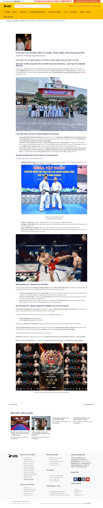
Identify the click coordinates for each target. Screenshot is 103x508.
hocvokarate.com (75, 461)
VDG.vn (73, 467)
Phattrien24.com (75, 463)
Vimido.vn (86, 465)
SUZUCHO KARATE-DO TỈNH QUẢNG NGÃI (81, 418)
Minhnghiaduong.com (77, 465)
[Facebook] (23, 1)
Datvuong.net (74, 459)
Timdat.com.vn (83, 459)
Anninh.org (74, 458)
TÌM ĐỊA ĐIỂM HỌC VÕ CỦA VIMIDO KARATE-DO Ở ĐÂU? (41, 433)
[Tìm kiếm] (50, 6)
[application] (17, 12)
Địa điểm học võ (20, 55)
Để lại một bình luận (15, 437)
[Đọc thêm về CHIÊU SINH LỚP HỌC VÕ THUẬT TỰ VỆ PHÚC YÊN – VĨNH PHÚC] (20, 423)
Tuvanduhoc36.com (81, 467)
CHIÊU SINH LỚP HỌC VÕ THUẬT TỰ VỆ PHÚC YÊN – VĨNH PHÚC (20, 433)
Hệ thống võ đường (31, 55)
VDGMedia (88, 503)
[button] (86, 1)
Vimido (53, 314)
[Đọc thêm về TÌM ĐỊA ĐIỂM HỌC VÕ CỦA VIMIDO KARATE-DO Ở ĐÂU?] (41, 423)
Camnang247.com (86, 463)
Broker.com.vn (81, 458)
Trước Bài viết (12, 404)
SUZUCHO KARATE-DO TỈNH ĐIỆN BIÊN (60, 418)
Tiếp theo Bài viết (89, 404)
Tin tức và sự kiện (28, 479)
